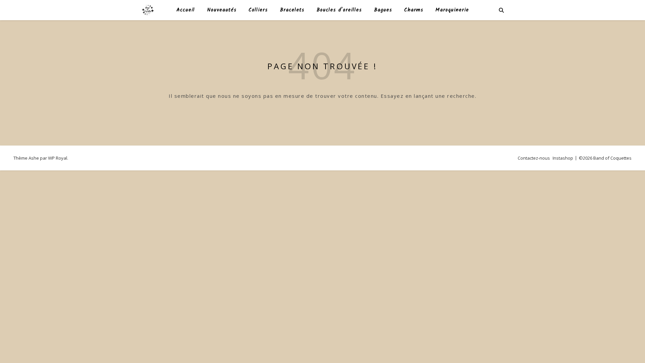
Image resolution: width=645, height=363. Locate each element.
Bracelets (292, 10)
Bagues (383, 10)
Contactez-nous (534, 158)
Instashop (563, 158)
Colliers (258, 10)
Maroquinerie (452, 10)
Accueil (185, 10)
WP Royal (57, 158)
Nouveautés (221, 10)
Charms (413, 10)
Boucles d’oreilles (339, 10)
